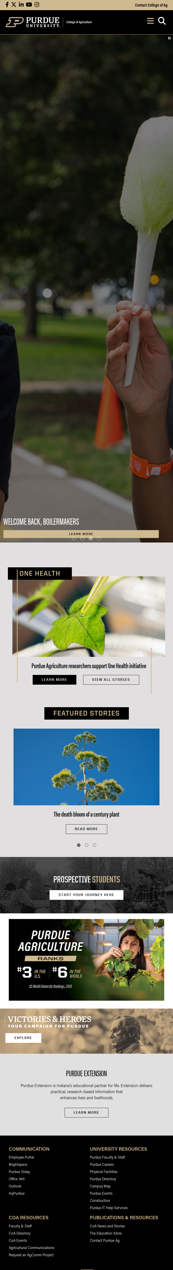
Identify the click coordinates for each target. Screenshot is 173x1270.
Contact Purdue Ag (105, 1241)
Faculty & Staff (20, 1226)
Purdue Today (19, 1172)
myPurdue (17, 1194)
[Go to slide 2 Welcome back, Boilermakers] (82, 538)
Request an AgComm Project (31, 1255)
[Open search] (162, 22)
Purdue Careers (102, 1165)
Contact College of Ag (151, 5)
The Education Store (106, 1233)
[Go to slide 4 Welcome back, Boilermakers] (99, 538)
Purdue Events (101, 1194)
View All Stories (111, 679)
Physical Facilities (103, 1172)
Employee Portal (21, 1157)
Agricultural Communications (31, 1248)
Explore (23, 1038)
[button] (78, 845)
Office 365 (17, 1179)
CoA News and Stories (107, 1226)
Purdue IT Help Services (108, 1208)
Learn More (54, 679)
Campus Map (100, 1186)
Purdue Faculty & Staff (107, 1157)
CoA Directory (19, 1233)
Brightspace (18, 1165)
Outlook (15, 1186)
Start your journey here (86, 895)
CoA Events (18, 1241)
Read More (86, 829)
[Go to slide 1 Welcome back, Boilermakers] (74, 538)
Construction (100, 1201)
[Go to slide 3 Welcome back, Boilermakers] (90, 538)
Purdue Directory (103, 1179)
